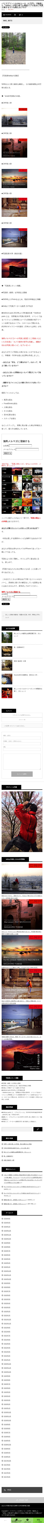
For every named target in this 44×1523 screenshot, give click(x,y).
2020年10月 (7, 1372)
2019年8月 (7, 1428)
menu (39, 3)
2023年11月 (7, 1235)
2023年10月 (7, 1239)
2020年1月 (7, 1408)
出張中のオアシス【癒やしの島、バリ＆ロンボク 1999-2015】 (20, 967)
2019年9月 (7, 1424)
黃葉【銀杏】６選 (20, 661)
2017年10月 (7, 1461)
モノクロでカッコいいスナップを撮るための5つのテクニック (21, 1186)
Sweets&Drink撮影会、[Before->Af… (26, 675)
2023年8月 (7, 1247)
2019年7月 (7, 1432)
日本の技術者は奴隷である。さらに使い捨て (17, 1148)
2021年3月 (7, 1352)
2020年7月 (7, 1384)
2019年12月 (7, 1412)
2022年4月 (7, 1303)
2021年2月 (7, 1356)
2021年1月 (7, 1360)
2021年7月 (7, 1335)
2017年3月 (7, 1477)
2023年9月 (7, 1243)
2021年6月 (7, 1339)
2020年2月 (7, 1404)
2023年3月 (7, 1259)
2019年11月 (7, 1416)
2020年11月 (7, 1368)
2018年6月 (7, 1448)
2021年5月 (7, 1343)
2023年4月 (7, 1255)
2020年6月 (7, 1388)
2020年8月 (7, 1380)
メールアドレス (9, 449)
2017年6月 (7, 1465)
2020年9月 (7, 1376)
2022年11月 (7, 1275)
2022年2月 (7, 1311)
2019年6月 (7, 1436)
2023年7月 (7, 1251)
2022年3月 (7, 1307)
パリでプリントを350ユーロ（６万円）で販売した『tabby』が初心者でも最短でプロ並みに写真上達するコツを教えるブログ (22, 1513)
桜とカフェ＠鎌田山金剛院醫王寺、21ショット (27, 635)
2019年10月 (7, 1420)
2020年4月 (7, 1396)
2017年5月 (7, 1469)
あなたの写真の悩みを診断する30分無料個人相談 (16, 1505)
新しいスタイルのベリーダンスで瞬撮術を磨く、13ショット (28, 690)
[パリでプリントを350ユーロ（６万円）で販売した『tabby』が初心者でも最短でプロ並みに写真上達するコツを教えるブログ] (23, 5)
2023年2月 (7, 1263)
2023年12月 (7, 1230)
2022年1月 (7, 1315)
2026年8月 (7, 1218)
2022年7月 (7, 1291)
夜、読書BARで (19, 647)
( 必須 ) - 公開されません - (12, 741)
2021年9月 (7, 1327)
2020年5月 (7, 1392)
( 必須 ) (7, 735)
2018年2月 (7, 1456)
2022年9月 (7, 1283)
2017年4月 (7, 1473)
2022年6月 (7, 1295)
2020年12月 (7, 1364)
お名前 (6, 446)
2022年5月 (7, 1299)
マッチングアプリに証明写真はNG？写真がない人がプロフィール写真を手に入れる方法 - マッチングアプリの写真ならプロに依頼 (23, 1180)
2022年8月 (7, 1287)
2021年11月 (7, 1323)
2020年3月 (7, 1400)
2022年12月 (7, 1271)
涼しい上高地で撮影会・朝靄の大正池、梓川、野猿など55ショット (22, 616)
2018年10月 (7, 1444)
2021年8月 (7, 1331)
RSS (9, 1490)
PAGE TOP (23, 1500)
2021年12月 (7, 1319)
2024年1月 (7, 1226)
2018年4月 (7, 1452)
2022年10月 (7, 1279)
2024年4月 (7, 1222)
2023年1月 (7, 1267)
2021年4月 (7, 1348)
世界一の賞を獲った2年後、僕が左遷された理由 (18, 1144)
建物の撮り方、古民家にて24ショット (15, 1200)
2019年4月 (7, 1440)
